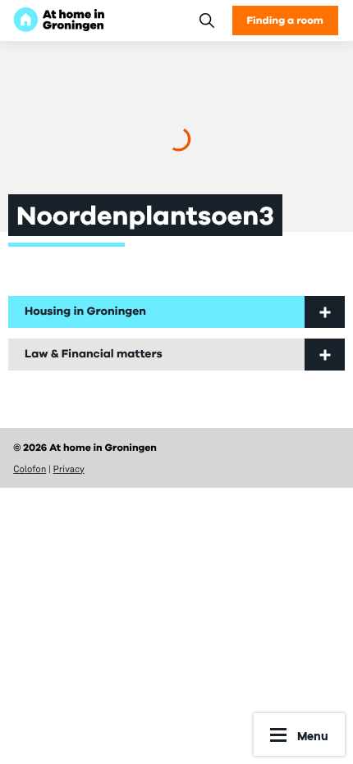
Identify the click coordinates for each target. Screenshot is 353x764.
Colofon (29, 469)
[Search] (206, 20)
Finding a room (285, 20)
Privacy (69, 469)
